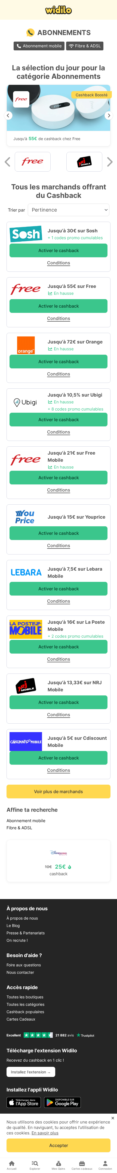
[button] (8, 115)
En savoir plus (45, 1133)
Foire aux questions (24, 965)
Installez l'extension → (31, 1072)
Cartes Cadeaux (21, 1019)
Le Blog (13, 925)
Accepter (58, 1145)
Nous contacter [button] (20, 972)
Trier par (16, 210)
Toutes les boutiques (25, 997)
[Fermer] (113, 1118)
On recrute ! (17, 940)
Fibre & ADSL (88, 45)
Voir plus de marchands (58, 791)
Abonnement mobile (42, 45)
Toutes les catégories (25, 1004)
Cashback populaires (25, 1011)
